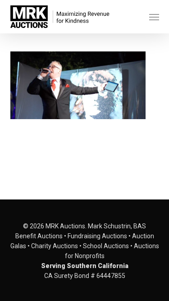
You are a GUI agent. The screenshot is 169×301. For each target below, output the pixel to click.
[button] (154, 16)
